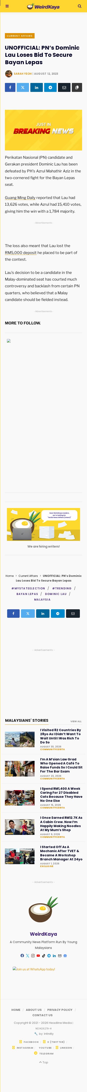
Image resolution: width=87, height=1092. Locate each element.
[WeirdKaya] (43, 6)
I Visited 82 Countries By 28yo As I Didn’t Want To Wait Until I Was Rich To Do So (60, 736)
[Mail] (59, 955)
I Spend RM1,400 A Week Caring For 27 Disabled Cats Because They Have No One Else (61, 795)
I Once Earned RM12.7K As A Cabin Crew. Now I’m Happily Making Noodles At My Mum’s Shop (61, 824)
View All (75, 721)
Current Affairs (20, 36)
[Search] (79, 6)
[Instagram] (32, 955)
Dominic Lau (56, 594)
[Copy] (77, 87)
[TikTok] (43, 955)
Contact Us (42, 1015)
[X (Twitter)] (23, 87)
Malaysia (42, 599)
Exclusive (46, 866)
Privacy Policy (59, 1010)
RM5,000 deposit (21, 252)
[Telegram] (50, 87)
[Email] (64, 87)
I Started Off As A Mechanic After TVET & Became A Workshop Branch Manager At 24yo (61, 853)
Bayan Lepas (27, 594)
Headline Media (60, 1023)
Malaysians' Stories (26, 720)
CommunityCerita (52, 749)
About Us (34, 1010)
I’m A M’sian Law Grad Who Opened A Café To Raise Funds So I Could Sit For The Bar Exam (61, 765)
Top (45, 1062)
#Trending (62, 588)
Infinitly (48, 1034)
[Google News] (64, 955)
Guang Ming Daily (20, 197)
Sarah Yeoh (23, 74)
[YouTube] (38, 955)
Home (10, 576)
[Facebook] (10, 87)
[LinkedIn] (36, 87)
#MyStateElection (28, 588)
